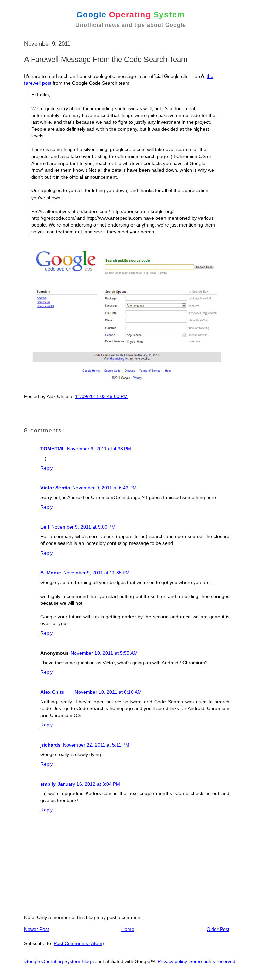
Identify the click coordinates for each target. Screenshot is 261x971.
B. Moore (50, 572)
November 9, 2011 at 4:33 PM (99, 448)
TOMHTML (52, 448)
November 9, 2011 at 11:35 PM (96, 572)
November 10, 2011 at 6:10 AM (108, 692)
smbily (48, 784)
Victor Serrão (55, 487)
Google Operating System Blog (57, 961)
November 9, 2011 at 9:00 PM (83, 527)
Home (127, 929)
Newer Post (36, 929)
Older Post (218, 929)
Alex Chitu (52, 692)
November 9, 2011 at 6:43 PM (104, 487)
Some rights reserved (212, 961)
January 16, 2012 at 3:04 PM (89, 784)
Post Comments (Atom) (79, 943)
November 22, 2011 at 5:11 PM (96, 745)
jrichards (50, 745)
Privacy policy (172, 961)
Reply (46, 468)
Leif (44, 527)
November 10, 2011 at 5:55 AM (104, 653)
